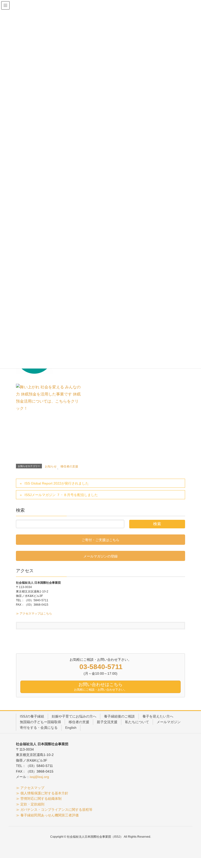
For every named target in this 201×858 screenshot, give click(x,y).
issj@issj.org (39, 777)
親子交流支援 (107, 722)
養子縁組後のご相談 (119, 716)
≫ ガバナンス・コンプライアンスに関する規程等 (54, 810)
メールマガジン (169, 722)
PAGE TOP (191, 827)
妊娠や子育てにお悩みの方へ (74, 716)
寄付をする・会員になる (39, 728)
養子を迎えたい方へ (157, 716)
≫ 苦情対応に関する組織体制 (39, 798)
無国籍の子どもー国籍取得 (40, 722)
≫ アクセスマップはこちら (34, 613)
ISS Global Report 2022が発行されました (57, 483)
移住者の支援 (69, 466)
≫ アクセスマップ (30, 788)
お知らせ (51, 466)
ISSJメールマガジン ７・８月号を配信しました (61, 495)
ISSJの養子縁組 (32, 716)
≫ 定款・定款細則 (30, 804)
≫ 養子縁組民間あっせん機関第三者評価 (47, 815)
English (70, 728)
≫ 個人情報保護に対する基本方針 (42, 793)
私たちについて (137, 722)
